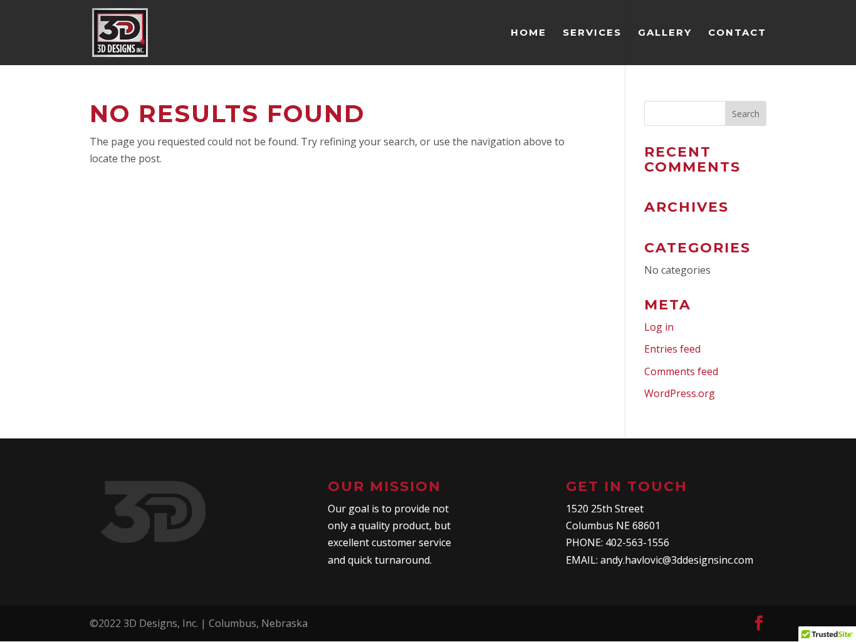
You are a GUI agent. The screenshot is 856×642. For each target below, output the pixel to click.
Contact (737, 33)
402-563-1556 (637, 542)
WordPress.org (679, 393)
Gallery (665, 33)
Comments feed (681, 371)
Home (528, 33)
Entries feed (672, 349)
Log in (659, 327)
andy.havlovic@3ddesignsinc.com (676, 560)
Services (592, 33)
